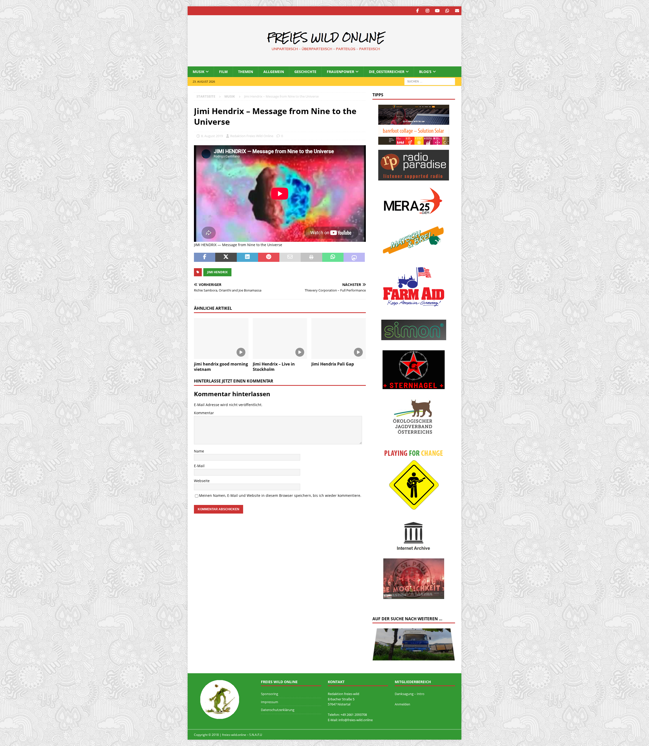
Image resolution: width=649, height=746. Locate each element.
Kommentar (204, 412)
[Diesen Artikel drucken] (311, 257)
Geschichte (305, 71)
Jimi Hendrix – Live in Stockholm (274, 366)
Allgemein (273, 71)
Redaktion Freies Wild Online (251, 136)
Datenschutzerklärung (277, 709)
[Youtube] (437, 10)
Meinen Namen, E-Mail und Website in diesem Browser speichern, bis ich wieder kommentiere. (280, 495)
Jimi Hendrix (217, 272)
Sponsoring (269, 694)
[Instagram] (427, 10)
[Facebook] (417, 10)
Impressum (269, 702)
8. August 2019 (212, 136)
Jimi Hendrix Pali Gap (332, 364)
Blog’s (425, 71)
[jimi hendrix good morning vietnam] (221, 338)
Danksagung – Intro (409, 694)
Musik (198, 71)
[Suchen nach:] (429, 81)
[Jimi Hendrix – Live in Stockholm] (280, 338)
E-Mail (199, 465)
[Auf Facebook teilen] (204, 257)
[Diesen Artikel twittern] (226, 257)
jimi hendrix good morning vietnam (221, 366)
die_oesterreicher (386, 71)
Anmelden (402, 704)
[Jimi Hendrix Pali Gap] (338, 338)
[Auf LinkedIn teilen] (247, 257)
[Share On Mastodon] (354, 257)
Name (199, 451)
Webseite (202, 480)
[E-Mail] (457, 10)
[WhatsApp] (447, 10)
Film (223, 71)
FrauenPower (340, 71)
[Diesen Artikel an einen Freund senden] (290, 257)
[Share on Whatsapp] (333, 257)
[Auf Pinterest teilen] (268, 257)
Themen (245, 71)
